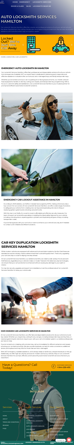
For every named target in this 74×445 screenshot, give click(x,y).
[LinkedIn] (41, 400)
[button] (23, 45)
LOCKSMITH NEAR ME (42, 6)
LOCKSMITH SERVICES (42, 2)
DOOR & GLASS (17, 6)
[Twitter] (37, 400)
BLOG (28, 6)
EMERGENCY (24, 2)
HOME (15, 2)
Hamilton (10, 57)
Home (3, 57)
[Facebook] (33, 400)
